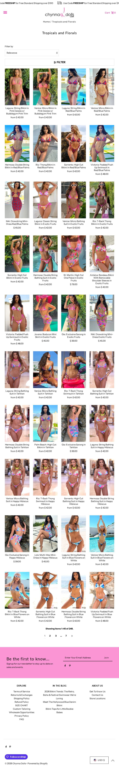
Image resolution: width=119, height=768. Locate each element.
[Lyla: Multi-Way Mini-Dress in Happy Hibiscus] (45, 533)
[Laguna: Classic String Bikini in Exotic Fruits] (45, 200)
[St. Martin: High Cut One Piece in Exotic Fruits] (73, 253)
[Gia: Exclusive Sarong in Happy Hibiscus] (17, 533)
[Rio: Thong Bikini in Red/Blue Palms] (45, 143)
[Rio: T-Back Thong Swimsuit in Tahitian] (73, 369)
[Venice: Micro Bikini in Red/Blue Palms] (102, 86)
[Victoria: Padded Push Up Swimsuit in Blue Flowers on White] (102, 590)
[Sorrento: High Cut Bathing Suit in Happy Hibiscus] (73, 477)
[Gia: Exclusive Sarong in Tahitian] (73, 423)
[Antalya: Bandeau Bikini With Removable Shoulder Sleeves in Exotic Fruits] (102, 253)
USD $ (101, 760)
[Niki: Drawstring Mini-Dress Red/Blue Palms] (17, 200)
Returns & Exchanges (21, 695)
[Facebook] (65, 666)
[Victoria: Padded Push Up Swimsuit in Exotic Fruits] (17, 313)
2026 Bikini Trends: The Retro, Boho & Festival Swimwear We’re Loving (59, 695)
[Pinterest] (70, 666)
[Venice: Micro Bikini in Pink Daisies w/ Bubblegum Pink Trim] (45, 86)
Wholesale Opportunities (21, 712)
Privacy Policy (22, 715)
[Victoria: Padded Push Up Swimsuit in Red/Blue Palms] (102, 143)
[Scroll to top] (113, 760)
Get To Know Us (97, 691)
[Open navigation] (23, 12)
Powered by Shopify (38, 763)
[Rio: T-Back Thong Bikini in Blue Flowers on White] (17, 590)
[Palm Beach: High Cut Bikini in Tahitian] (45, 423)
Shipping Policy (21, 698)
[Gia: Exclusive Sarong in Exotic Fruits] (73, 313)
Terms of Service (21, 691)
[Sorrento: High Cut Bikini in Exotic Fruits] (17, 253)
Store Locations (97, 698)
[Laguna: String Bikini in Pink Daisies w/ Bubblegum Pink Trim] (17, 86)
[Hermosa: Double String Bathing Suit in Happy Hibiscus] (102, 477)
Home (46, 21)
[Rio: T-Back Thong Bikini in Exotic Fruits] (102, 200)
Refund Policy (22, 702)
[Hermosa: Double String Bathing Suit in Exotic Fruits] (45, 253)
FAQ (21, 719)
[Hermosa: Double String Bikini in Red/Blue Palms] (17, 143)
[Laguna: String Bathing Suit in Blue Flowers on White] (73, 533)
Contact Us (97, 695)
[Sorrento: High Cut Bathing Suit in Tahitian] (102, 369)
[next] (72, 635)
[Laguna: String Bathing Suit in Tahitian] (17, 369)
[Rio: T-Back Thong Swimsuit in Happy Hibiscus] (45, 477)
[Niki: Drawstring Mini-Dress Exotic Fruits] (102, 313)
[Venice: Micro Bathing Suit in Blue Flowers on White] (102, 533)
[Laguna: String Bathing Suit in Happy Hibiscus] (102, 423)
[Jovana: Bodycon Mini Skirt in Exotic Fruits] (45, 313)
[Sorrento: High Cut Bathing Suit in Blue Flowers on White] (45, 590)
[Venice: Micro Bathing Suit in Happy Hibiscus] (17, 477)
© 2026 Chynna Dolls (15, 763)
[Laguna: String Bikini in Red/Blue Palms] (73, 86)
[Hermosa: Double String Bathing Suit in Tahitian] (17, 423)
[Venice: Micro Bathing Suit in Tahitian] (45, 369)
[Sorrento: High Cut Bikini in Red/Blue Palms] (73, 143)
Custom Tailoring (21, 708)
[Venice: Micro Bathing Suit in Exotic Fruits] (73, 200)
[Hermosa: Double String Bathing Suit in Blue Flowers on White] (73, 590)
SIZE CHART (21, 705)
